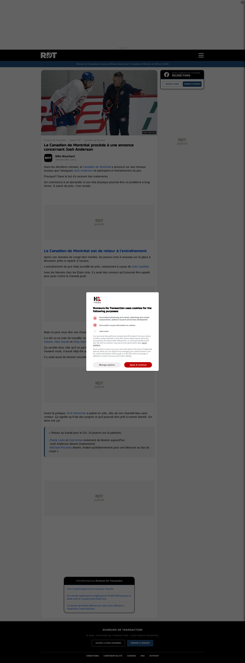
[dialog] (122, 331)
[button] (122, 331)
